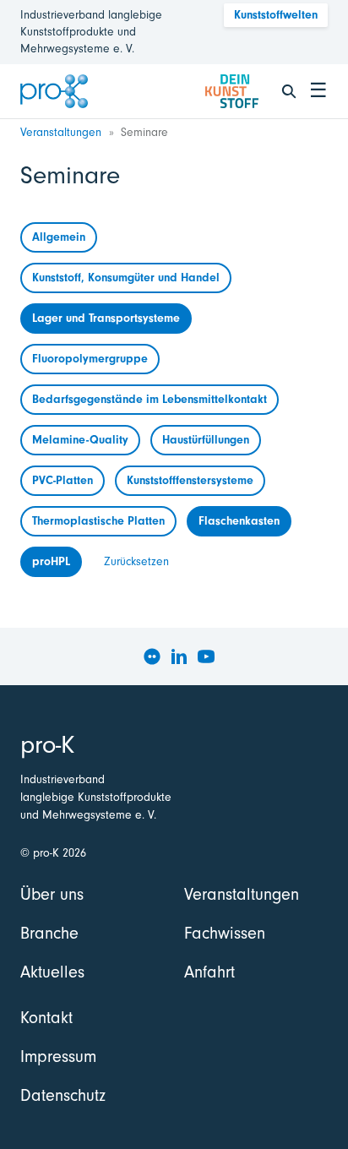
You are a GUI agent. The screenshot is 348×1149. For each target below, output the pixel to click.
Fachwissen (224, 933)
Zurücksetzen (136, 561)
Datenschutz (63, 1095)
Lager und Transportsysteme (106, 318)
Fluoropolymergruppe (90, 358)
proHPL (51, 561)
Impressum (58, 1056)
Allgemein (58, 237)
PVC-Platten (62, 480)
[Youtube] (206, 656)
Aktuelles (52, 972)
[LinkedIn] (179, 656)
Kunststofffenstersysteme (190, 480)
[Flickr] (152, 656)
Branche (49, 933)
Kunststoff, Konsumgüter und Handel (126, 277)
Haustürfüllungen (205, 440)
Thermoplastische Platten (98, 521)
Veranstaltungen (60, 132)
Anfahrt (209, 972)
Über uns (52, 894)
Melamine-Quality (80, 440)
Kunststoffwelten (276, 15)
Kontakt (46, 1017)
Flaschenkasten (239, 521)
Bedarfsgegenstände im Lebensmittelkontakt (149, 399)
